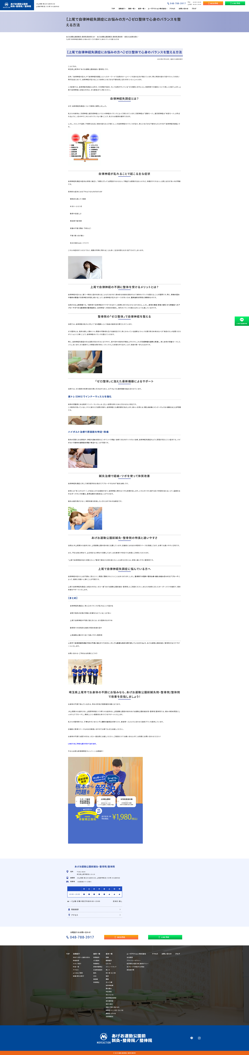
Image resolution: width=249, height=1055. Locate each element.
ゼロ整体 (96, 960)
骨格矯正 (96, 982)
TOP (68, 954)
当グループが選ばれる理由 (135, 967)
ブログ (177, 954)
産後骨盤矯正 (97, 967)
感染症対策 (130, 970)
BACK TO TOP (180, 1052)
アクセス (74, 915)
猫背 (107, 976)
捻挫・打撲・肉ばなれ (113, 1007)
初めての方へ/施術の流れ (81, 957)
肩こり (108, 970)
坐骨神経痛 (109, 985)
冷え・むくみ (110, 995)
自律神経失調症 (111, 998)
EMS (95, 976)
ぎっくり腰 (109, 982)
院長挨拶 (75, 909)
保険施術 (96, 957)
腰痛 (107, 979)
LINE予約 (236, 3)
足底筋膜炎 (109, 1016)
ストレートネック (111, 967)
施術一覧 (96, 954)
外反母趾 (109, 992)
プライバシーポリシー (134, 960)
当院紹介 (76, 954)
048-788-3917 (178, 3)
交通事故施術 (97, 970)
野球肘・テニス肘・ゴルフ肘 (114, 1010)
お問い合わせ (167, 954)
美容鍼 (95, 979)
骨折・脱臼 (109, 1004)
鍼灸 (94, 973)
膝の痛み (109, 988)
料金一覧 (76, 967)
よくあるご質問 (78, 973)
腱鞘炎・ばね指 (111, 1013)
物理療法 (96, 964)
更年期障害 (109, 1001)
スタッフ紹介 (77, 964)
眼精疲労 (109, 960)
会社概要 (130, 957)
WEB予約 (214, 3)
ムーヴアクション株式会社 (136, 954)
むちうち (108, 964)
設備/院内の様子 (78, 976)
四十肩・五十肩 (111, 973)
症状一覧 (109, 954)
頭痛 (107, 957)
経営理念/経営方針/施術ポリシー (138, 964)
